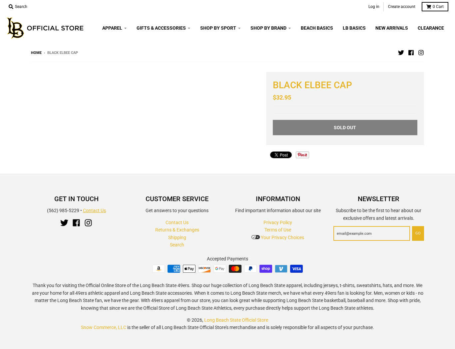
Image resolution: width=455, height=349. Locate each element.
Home (36, 53)
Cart (438, 6)
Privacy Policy (277, 222)
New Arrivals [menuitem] (391, 28)
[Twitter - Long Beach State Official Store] (401, 53)
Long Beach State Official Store (236, 320)
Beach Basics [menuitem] (317, 28)
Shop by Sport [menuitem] (218, 28)
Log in (373, 6)
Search (177, 244)
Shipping (177, 237)
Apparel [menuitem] (112, 28)
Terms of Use (277, 229)
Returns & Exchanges (177, 229)
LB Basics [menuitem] (354, 28)
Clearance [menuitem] (431, 28)
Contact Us (94, 210)
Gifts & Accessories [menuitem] (161, 28)
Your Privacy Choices (282, 237)
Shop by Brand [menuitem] (268, 28)
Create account (401, 6)
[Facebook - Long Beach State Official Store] (411, 53)
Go (418, 233)
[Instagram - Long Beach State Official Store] (421, 53)
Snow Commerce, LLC (103, 327)
